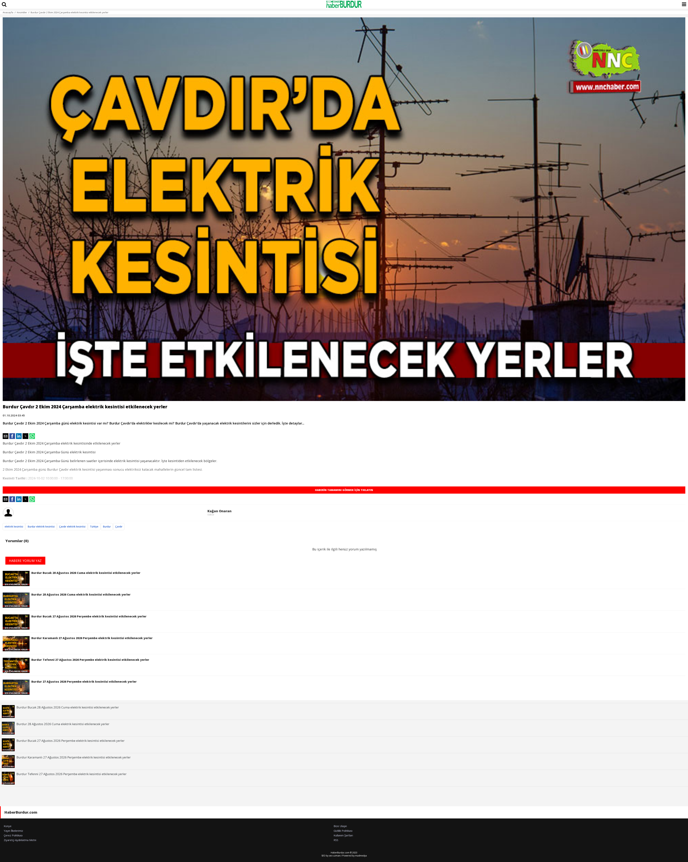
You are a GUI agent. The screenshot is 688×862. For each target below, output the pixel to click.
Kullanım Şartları (343, 835)
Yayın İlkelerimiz (13, 830)
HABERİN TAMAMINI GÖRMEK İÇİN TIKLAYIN (344, 490)
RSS (336, 840)
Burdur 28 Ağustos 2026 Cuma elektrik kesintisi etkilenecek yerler (81, 594)
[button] (5, 436)
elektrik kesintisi (14, 526)
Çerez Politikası (13, 835)
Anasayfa (8, 12)
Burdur (107, 526)
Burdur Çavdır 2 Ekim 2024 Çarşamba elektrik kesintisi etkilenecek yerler (69, 12)
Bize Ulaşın (340, 826)
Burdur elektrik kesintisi (41, 526)
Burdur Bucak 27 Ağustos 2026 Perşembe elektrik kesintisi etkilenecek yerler (89, 616)
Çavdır (118, 526)
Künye (7, 826)
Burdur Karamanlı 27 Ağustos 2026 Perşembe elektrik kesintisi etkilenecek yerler (92, 638)
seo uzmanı (335, 855)
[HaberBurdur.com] (344, 4)
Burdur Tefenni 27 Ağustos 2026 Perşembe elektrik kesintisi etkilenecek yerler (90, 660)
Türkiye (94, 526)
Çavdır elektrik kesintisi (72, 526)
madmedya (361, 855)
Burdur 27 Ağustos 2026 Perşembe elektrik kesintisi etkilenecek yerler (84, 682)
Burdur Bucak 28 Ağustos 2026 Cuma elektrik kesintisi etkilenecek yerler (85, 573)
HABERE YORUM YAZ (25, 560)
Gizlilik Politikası (343, 830)
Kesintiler (22, 12)
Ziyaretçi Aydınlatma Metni (20, 840)
